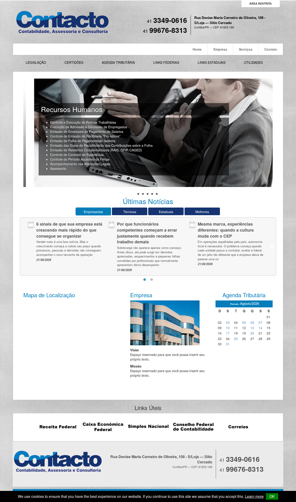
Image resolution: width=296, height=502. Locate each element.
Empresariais (93, 211)
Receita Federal (58, 426)
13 (252, 327)
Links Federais (166, 62)
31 (228, 344)
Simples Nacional (148, 426)
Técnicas (129, 211)
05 (244, 322)
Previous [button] (23, 246)
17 (228, 333)
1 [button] (144, 279)
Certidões (74, 62)
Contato (270, 49)
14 (260, 327)
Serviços (246, 49)
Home (197, 49)
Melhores (202, 211)
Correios (238, 426)
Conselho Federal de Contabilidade (193, 426)
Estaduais (166, 211)
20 (252, 333)
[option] (67, 241)
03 (228, 322)
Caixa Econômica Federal (103, 426)
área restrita (260, 3)
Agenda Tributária (118, 62)
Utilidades (253, 62)
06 (252, 322)
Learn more (254, 496)
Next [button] (272, 246)
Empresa (220, 49)
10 (228, 327)
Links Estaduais (211, 62)
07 (260, 322)
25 (236, 338)
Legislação (36, 62)
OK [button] (272, 496)
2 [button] (151, 279)
